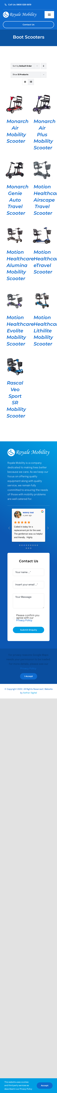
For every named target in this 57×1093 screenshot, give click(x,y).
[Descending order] (43, 66)
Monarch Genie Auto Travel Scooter (17, 200)
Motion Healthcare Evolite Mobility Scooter (20, 331)
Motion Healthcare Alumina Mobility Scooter (20, 265)
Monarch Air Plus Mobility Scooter (45, 134)
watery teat (28, 512)
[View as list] (31, 82)
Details (15, 105)
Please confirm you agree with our (27, 618)
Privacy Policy (28, 668)
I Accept (28, 676)
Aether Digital (30, 693)
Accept (44, 1085)
